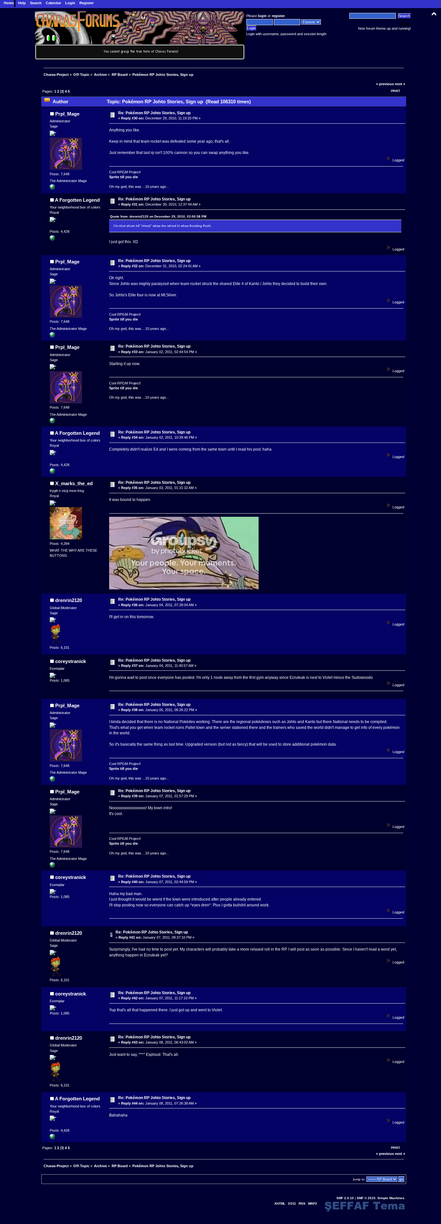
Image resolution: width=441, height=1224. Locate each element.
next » (400, 84)
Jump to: (359, 1179)
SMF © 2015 (366, 1198)
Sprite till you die (123, 177)
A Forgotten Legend (77, 200)
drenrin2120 (68, 600)
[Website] (52, 239)
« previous (385, 84)
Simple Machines (391, 1198)
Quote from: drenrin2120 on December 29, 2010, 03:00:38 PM (158, 216)
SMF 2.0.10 (345, 1198)
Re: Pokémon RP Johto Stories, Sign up (154, 113)
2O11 (292, 1203)
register (278, 16)
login (262, 16)
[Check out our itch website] (52, 188)
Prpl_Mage (67, 114)
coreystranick (70, 661)
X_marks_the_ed (74, 483)
